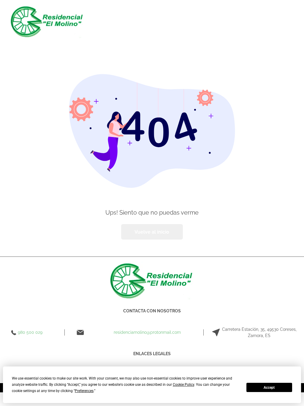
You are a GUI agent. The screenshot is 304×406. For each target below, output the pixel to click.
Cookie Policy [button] (183, 385)
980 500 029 (30, 332)
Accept (269, 387)
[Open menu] (144, 22)
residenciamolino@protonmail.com (147, 332)
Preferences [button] (84, 391)
